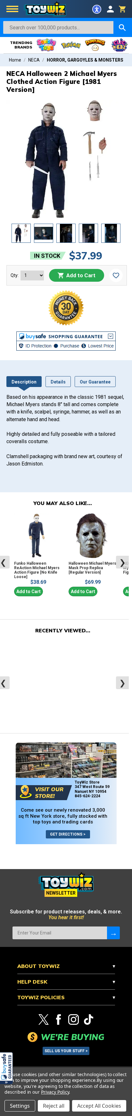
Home (15, 60)
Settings (20, 1105)
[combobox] (58, 27)
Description (24, 381)
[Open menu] (12, 9)
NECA (34, 60)
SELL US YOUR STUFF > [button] (66, 1051)
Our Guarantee (95, 381)
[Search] (122, 27)
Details (58, 381)
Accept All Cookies (99, 1105)
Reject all (53, 1105)
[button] (6, 1068)
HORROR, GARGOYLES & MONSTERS (85, 60)
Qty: (15, 275)
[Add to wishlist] (116, 275)
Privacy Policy (55, 1092)
